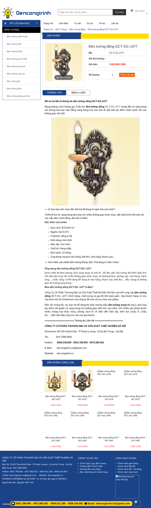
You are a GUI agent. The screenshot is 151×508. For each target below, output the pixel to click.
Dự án (90, 23)
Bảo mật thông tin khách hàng (94, 472)
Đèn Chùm (113, 262)
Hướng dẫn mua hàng (90, 469)
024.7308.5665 (20, 468)
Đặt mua (62, 391)
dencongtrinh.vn (65, 353)
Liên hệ (114, 23)
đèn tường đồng (95, 106)
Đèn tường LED (14, 44)
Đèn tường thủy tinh (16, 66)
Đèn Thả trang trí (97, 262)
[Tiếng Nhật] (136, 2)
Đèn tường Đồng (79, 262)
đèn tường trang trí (119, 305)
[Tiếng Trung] (141, 2)
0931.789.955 (16, 471)
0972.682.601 (31, 471)
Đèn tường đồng (14, 51)
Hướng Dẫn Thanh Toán (91, 466)
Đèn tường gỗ (13, 81)
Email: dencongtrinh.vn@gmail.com (108, 503)
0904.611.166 (46, 471)
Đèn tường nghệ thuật (17, 36)
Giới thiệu (63, 23)
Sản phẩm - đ (141, 12)
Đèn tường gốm (14, 88)
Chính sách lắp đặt (126, 466)
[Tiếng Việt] (126, 2)
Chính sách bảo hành (128, 472)
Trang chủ (48, 23)
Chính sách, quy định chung (93, 463)
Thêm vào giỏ (127, 75)
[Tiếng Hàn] (147, 2)
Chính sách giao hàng (128, 463)
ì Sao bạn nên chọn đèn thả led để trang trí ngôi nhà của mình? (82, 209)
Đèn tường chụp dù (16, 73)
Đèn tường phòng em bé (18, 96)
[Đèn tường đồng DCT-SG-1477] (95, 161)
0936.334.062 (60, 471)
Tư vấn (77, 23)
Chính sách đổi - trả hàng (129, 469)
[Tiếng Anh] (131, 2)
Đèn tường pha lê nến (17, 59)
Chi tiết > (49, 391)
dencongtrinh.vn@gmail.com (22, 475)
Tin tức (102, 23)
